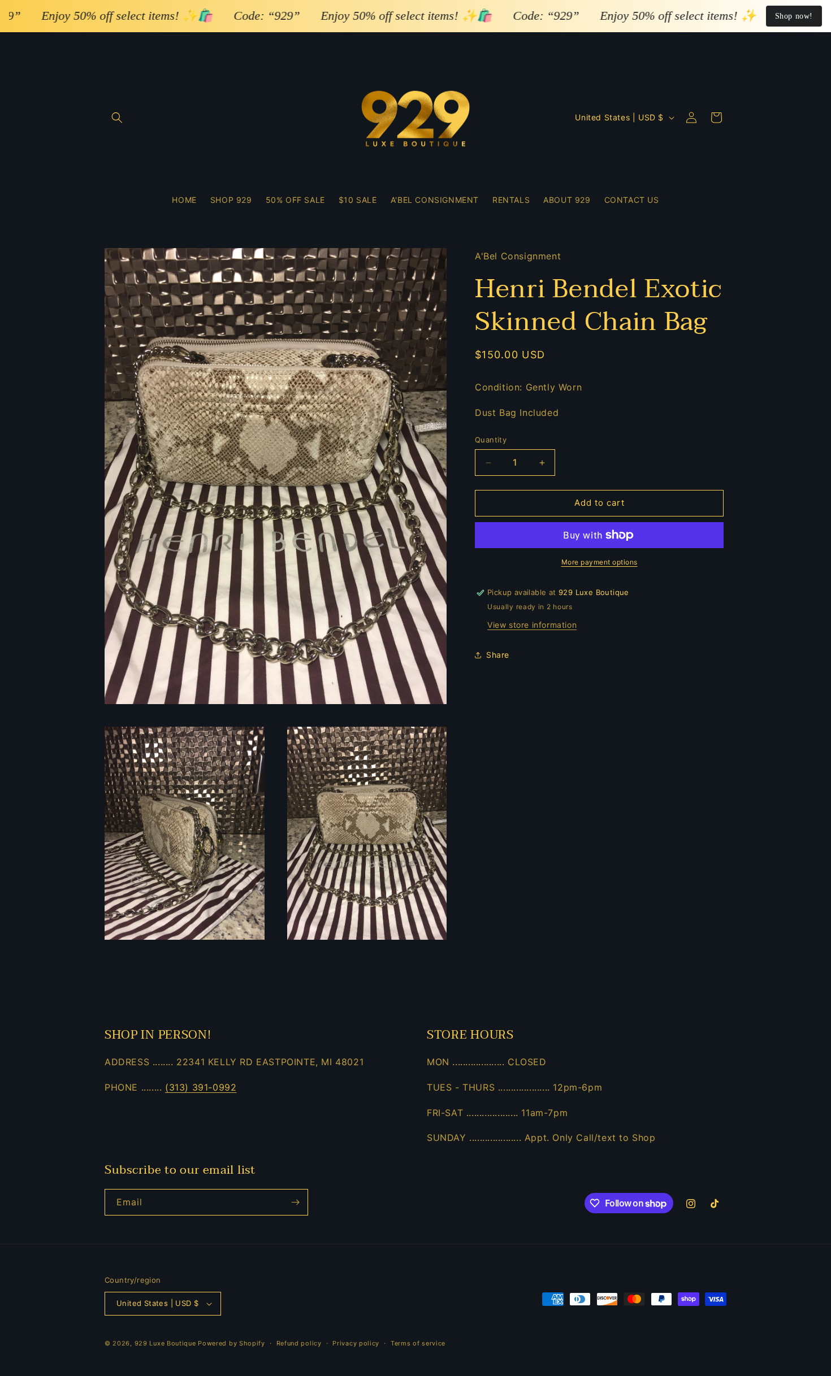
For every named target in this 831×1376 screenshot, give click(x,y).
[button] (117, 117)
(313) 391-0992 (200, 1087)
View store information (532, 625)
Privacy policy (355, 1343)
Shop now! (794, 16)
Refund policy (299, 1343)
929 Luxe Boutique (165, 1343)
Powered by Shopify (231, 1343)
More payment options (599, 562)
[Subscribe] (295, 1202)
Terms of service (418, 1343)
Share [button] (497, 655)
